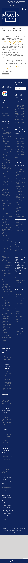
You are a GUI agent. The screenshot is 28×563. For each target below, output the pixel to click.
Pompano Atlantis (7, 148)
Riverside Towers (7, 288)
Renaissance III (6, 283)
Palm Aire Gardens (7, 262)
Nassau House (6, 245)
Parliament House (7, 265)
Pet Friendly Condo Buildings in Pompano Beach (7, 383)
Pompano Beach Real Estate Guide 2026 (20, 232)
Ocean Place (5, 254)
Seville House (6, 305)
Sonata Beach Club (7, 313)
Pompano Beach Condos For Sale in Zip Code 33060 (20, 138)
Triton (3, 331)
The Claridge (5, 183)
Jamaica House (6, 234)
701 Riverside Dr (6, 132)
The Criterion (5, 192)
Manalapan (5, 43)
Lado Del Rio (5, 235)
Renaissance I (6, 280)
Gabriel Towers (6, 214)
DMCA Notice (19, 309)
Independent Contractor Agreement (18, 294)
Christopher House (7, 181)
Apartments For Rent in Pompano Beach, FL (20, 209)
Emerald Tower (6, 199)
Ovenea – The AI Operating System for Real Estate (20, 181)
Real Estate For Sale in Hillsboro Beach (6, 436)
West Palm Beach (7, 41)
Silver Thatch (5, 308)
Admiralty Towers (7, 133)
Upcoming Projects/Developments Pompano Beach (9, 357)
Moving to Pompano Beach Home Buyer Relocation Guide (20, 224)
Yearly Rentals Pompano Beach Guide (20, 216)
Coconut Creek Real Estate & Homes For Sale (6, 402)
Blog (16, 157)
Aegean (4, 135)
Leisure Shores (6, 237)
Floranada (5, 213)
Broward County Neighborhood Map (6, 107)
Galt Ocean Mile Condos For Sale (6, 418)
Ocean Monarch (6, 249)
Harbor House (6, 219)
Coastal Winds (6, 187)
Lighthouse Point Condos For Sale (7, 460)
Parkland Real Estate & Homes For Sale (6, 471)
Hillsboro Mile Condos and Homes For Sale (6, 442)
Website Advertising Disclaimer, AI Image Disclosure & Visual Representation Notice (20, 316)
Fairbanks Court (6, 203)
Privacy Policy (19, 303)
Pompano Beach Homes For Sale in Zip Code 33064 (20, 116)
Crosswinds (5, 194)
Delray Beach (14, 43)
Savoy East (5, 300)
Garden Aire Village (7, 216)
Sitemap (17, 278)
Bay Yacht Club (6, 151)
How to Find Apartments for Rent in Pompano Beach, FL (20, 173)
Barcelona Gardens (7, 149)
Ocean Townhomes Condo (5, 257)
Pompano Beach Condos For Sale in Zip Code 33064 (20, 148)
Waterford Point (6, 337)
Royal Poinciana (7, 289)
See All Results (6, 74)
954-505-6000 (16, 2)
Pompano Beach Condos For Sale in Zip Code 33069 (20, 152)
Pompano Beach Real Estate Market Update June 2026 (20, 189)
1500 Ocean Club (7, 130)
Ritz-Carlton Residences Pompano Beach (7, 373)
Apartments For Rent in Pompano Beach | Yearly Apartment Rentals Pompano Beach (20, 199)
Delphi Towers (6, 197)
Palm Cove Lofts (6, 264)
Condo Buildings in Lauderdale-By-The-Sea (7, 488)
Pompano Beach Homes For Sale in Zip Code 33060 (20, 106)
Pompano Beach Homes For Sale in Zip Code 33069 (20, 121)
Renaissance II (6, 281)
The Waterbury (6, 335)
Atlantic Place (6, 146)
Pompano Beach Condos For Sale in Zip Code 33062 (20, 143)
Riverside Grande (7, 286)
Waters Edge (5, 339)
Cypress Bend (6, 195)
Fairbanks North (6, 205)
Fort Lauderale (17, 41)
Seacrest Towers (6, 302)
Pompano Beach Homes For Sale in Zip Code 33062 (20, 111)
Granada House (6, 218)
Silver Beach (5, 307)
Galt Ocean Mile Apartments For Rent (6, 422)
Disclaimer (18, 306)
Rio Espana (5, 284)
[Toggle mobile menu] (25, 9)
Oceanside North (7, 261)
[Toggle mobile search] (22, 9)
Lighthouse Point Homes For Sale (7, 456)
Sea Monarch (6, 304)
